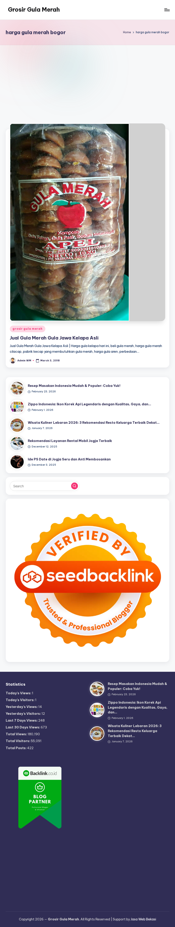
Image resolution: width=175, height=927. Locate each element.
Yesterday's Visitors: (23, 714)
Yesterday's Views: (22, 707)
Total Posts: (16, 748)
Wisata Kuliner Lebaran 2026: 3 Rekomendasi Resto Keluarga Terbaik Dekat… (94, 423)
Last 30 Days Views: (23, 727)
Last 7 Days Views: (22, 720)
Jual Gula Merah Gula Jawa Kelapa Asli (54, 338)
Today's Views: (19, 693)
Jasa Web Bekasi (143, 919)
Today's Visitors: (20, 700)
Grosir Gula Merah (34, 9)
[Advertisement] (87, 79)
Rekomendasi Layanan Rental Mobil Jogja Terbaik (70, 441)
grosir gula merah (27, 328)
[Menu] (166, 9)
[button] (74, 486)
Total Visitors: (18, 741)
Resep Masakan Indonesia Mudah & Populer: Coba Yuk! (74, 386)
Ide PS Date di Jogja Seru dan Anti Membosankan (69, 459)
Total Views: (17, 734)
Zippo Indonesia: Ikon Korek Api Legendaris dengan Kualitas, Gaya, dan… (89, 404)
